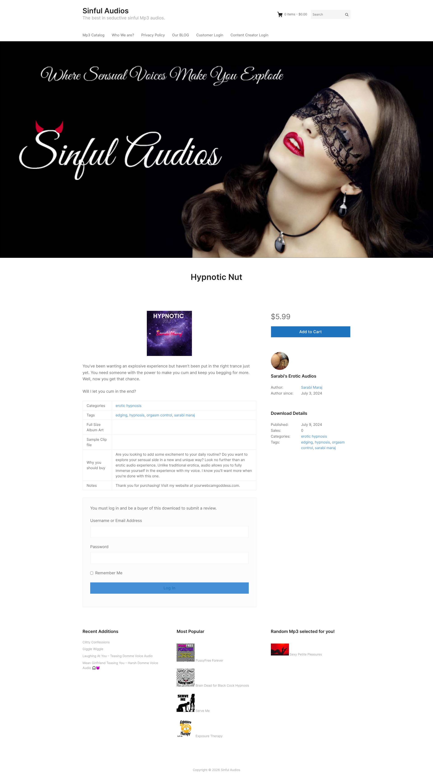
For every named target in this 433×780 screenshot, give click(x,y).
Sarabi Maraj (311, 387)
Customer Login (209, 35)
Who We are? (123, 35)
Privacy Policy (153, 35)
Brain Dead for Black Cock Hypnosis (222, 686)
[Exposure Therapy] (186, 727)
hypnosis (136, 415)
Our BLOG (180, 35)
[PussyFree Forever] (186, 651)
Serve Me (203, 711)
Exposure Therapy (209, 736)
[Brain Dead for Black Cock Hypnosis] (186, 676)
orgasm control (159, 415)
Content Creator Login (249, 35)
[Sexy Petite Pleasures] (280, 648)
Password (99, 547)
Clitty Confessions (96, 642)
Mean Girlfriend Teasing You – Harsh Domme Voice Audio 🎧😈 (120, 665)
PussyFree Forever (209, 660)
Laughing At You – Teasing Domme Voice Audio (118, 656)
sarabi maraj (184, 415)
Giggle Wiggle (93, 649)
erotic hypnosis (129, 405)
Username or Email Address (116, 520)
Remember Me (108, 573)
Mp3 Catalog (93, 35)
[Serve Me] (186, 702)
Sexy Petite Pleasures (306, 654)
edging (121, 415)
